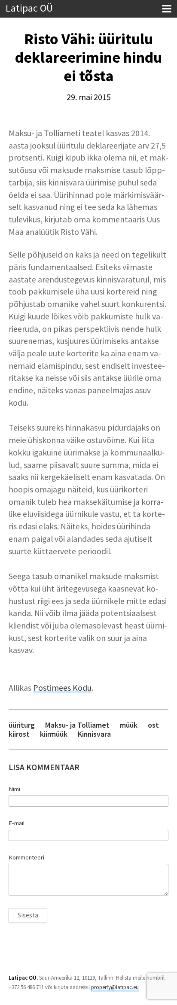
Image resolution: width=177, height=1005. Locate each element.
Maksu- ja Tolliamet (77, 724)
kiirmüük (53, 733)
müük (128, 724)
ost (153, 724)
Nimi (14, 789)
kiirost (19, 733)
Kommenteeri (26, 857)
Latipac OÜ (29, 8)
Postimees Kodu (62, 688)
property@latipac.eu (115, 987)
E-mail (16, 823)
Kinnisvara (94, 733)
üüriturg (22, 724)
